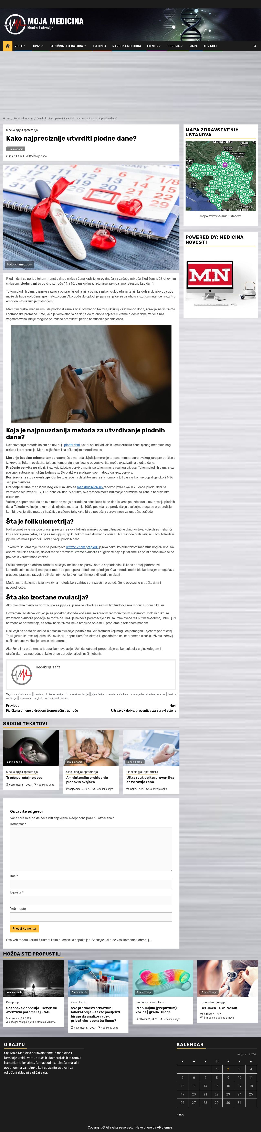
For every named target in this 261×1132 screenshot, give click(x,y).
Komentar (18, 824)
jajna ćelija (98, 694)
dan (76, 445)
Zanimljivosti (79, 1002)
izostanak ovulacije (77, 694)
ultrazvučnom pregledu (82, 547)
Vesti (18, 46)
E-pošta (16, 892)
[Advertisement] (130, 81)
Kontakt (210, 46)
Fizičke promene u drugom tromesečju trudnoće (42, 708)
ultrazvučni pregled (31, 698)
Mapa (193, 46)
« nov (180, 1114)
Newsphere (143, 1127)
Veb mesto (18, 909)
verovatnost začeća (56, 698)
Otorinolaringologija (213, 1002)
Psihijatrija (12, 1002)
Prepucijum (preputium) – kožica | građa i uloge (157, 1010)
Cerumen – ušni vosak (218, 1008)
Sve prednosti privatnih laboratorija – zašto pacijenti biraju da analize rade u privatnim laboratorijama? (95, 1014)
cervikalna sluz (22, 694)
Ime (14, 876)
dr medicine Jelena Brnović (218, 1017)
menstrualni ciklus (90, 487)
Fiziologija (142, 1002)
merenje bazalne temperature (148, 694)
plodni (68, 445)
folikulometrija (54, 694)
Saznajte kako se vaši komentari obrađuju (121, 940)
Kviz (36, 46)
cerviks (38, 694)
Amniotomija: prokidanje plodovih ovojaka (87, 780)
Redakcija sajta (38, 156)
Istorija (99, 46)
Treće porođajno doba (24, 778)
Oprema (173, 46)
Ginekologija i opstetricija (22, 130)
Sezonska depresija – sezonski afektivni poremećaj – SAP (31, 1010)
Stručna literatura (66, 46)
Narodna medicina (126, 46)
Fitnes (152, 46)
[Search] (255, 46)
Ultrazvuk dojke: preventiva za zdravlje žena (143, 708)
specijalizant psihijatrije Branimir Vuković (32, 1022)
